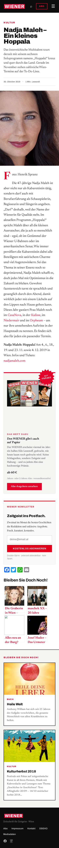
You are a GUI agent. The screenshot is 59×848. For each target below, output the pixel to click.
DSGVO (43, 828)
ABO (41, 6)
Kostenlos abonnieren (29, 548)
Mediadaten (9, 834)
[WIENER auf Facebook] (5, 841)
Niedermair (11, 320)
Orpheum (36, 320)
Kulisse (35, 315)
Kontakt (31, 828)
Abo (5, 828)
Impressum (17, 828)
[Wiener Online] (14, 6)
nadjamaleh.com (14, 360)
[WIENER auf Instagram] (11, 841)
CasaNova (14, 315)
